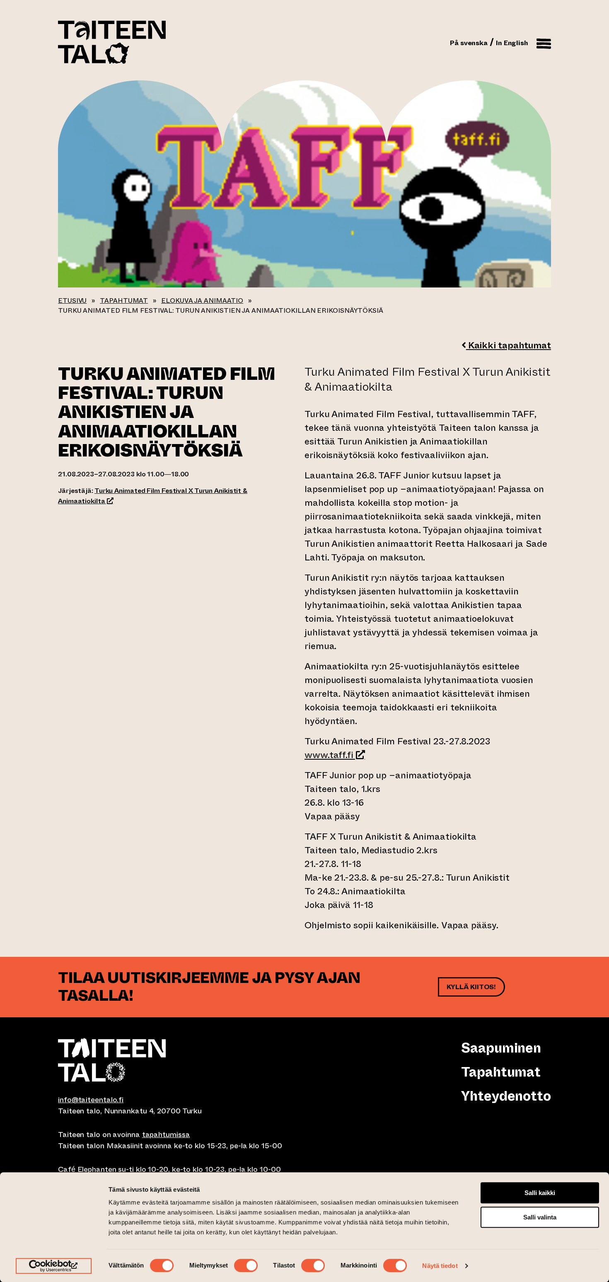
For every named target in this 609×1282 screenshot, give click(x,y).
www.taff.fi (334, 754)
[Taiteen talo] (181, 1060)
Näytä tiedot (439, 1265)
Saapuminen (501, 1047)
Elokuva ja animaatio (202, 300)
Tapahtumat (124, 300)
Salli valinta (539, 1217)
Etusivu (72, 300)
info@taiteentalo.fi (90, 1099)
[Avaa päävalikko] (543, 42)
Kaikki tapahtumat (508, 345)
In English (512, 43)
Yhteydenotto (506, 1096)
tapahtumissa (166, 1134)
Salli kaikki (539, 1192)
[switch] (246, 1265)
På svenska (469, 43)
